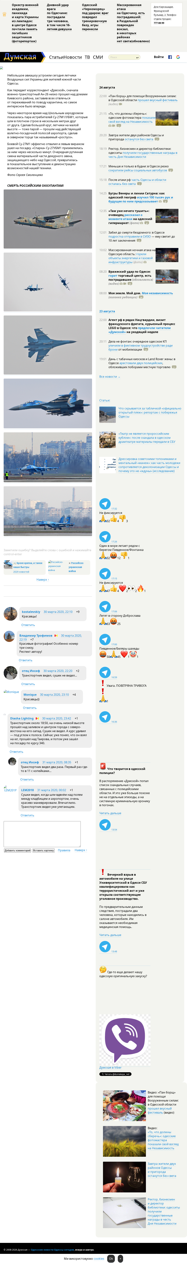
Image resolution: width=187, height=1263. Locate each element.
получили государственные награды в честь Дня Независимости (142, 155)
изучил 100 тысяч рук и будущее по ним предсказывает (140, 199)
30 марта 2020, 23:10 (54, 695)
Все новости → (110, 377)
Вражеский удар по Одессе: (129, 272)
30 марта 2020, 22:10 (58, 612)
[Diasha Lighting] (5, 715)
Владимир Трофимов (35, 636)
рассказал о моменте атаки (125, 217)
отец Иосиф (31, 671)
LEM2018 (27, 790)
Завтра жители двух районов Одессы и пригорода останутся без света (162, 1170)
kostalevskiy (31, 612)
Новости (73, 57)
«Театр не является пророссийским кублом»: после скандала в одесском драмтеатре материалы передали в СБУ (147, 438)
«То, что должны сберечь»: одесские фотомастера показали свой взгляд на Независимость (163, 1140)
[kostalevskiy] (10, 620)
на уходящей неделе (142, 332)
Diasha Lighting (22, 718)
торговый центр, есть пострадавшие (130, 280)
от (130, 349)
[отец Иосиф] (10, 679)
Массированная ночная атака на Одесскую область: (132, 252)
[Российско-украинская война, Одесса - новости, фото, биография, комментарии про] (58, 570)
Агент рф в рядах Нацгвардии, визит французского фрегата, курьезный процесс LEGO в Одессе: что (141, 324)
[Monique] (11, 692)
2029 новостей (21, 571)
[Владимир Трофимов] (9, 641)
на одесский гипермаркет (130, 221)
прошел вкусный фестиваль (158, 100)
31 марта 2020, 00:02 (51, 790)
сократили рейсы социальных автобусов (137, 170)
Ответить (28, 625)
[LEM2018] (10, 790)
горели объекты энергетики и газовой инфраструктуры (130, 258)
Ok (111, 1259)
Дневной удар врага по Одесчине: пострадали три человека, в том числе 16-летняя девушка (59, 17)
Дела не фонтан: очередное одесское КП (137, 341)
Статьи (56, 57)
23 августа (107, 311)
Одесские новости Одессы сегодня (52, 1249)
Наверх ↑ (43, 580)
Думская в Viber (110, 1067)
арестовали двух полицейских (140, 363)
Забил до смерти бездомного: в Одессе (136, 232)
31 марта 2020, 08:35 (56, 762)
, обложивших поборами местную (139, 365)
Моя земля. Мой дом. (125, 293)
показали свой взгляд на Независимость (131, 120)
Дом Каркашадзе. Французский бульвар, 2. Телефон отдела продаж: (165, 15)
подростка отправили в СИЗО (129, 236)
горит (112, 276)
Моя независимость (157, 293)
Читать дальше (110, 813)
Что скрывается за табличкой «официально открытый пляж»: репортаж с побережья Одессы (150, 412)
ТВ (87, 57)
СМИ (98, 57)
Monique (30, 695)
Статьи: (104, 400)
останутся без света (139, 139)
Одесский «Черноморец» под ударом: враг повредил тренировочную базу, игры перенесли (95, 17)
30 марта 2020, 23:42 (56, 718)
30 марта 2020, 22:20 (57, 671)
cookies (99, 1259)
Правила (64, 850)
